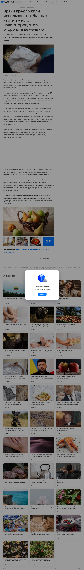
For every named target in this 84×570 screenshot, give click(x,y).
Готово (42, 294)
